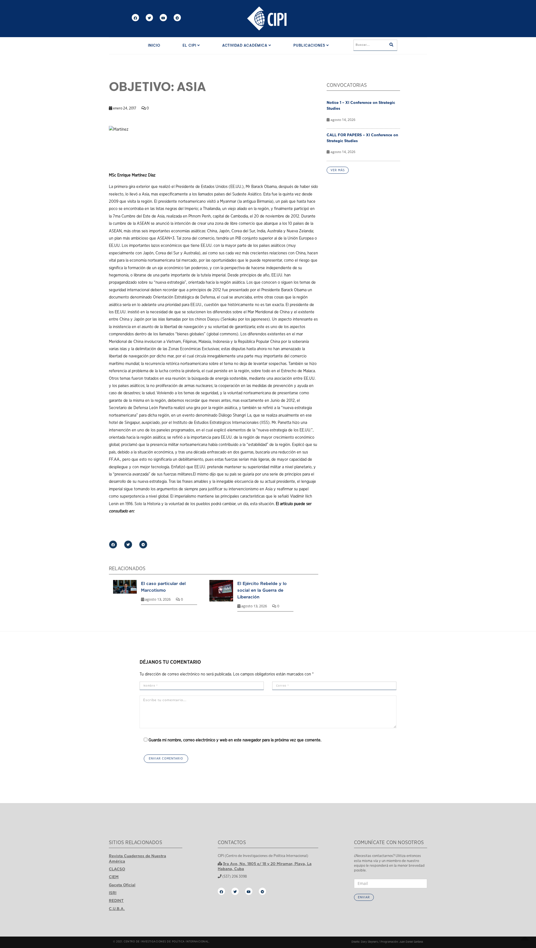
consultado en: (121, 511)
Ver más (338, 170)
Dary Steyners (369, 941)
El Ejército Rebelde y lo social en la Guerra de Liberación (262, 590)
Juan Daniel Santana (411, 941)
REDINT (116, 900)
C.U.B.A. (117, 909)
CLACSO (117, 869)
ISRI (112, 893)
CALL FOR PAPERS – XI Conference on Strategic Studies (362, 138)
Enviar (364, 897)
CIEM (114, 877)
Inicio (154, 45)
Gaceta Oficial (122, 885)
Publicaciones (309, 45)
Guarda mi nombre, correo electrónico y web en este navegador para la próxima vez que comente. (235, 740)
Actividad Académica (245, 45)
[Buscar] (391, 45)
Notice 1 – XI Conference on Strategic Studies (361, 105)
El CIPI (190, 45)
